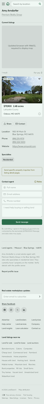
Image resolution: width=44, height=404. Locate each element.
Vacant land (17, 372)
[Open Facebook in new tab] (4, 310)
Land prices (36, 320)
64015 (38, 248)
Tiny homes (6, 372)
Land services (21, 324)
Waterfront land (8, 376)
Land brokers (21, 320)
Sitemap (5, 398)
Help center (6, 324)
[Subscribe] (39, 296)
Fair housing (27, 395)
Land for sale (7, 343)
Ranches (32, 364)
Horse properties (20, 356)
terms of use (27, 229)
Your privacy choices (13, 395)
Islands (32, 360)
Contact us (36, 328)
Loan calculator (22, 328)
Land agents (7, 248)
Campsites (28, 348)
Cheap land (6, 352)
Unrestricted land (31, 372)
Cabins (19, 348)
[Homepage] (7, 4)
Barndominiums (8, 348)
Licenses (23, 398)
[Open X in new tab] (17, 310)
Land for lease (19, 343)
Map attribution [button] (24, 390)
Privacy (36, 398)
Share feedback (8, 304)
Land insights (7, 328)
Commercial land (20, 352)
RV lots (19, 368)
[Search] (40, 4)
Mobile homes (7, 364)
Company (35, 324)
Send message (22, 222)
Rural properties (8, 368)
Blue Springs (29, 248)
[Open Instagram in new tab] (11, 310)
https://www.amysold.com (24, 146)
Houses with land (9, 360)
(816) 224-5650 (18, 142)
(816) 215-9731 (18, 138)
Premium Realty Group (12, 14)
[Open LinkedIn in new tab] (24, 310)
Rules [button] (39, 181)
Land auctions (32, 343)
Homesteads (7, 356)
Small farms (28, 368)
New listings (14, 398)
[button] (3, 4)
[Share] (7, 124)
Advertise (5, 320)
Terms (30, 398)
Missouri (18, 248)
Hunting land (22, 360)
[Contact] (20, 124)
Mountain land (21, 364)
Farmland (33, 352)
